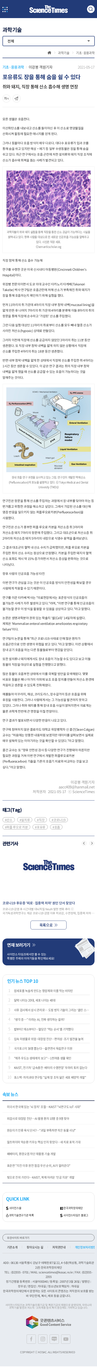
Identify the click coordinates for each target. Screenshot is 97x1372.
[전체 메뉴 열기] (5, 10)
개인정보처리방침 (85, 1247)
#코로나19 (58, 820)
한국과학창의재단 (73, 1208)
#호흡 (56, 827)
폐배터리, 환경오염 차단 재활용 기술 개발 (31, 1154)
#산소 (8, 820)
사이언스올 (15, 1208)
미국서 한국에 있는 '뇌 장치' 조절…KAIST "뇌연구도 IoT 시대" (44, 1106)
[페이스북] (31, 1339)
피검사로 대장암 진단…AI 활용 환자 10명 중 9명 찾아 (38, 1118)
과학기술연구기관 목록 (21, 1215)
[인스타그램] (42, 1339)
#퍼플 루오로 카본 (16, 827)
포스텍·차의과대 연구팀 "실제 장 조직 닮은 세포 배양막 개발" (50, 1077)
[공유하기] (6, 98)
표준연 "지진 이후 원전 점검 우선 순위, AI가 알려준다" (38, 1165)
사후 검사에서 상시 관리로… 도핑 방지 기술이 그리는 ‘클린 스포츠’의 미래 (52, 1010)
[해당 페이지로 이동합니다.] (48, 874)
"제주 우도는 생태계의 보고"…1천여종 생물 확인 (42, 1058)
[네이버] (54, 1339)
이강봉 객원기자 (41, 67)
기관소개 (12, 1247)
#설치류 (25, 820)
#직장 (40, 820)
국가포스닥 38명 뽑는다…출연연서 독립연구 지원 (43, 1048)
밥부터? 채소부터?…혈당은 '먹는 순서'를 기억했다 (44, 1029)
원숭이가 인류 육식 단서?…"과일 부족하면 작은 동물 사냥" (41, 1130)
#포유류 (40, 827)
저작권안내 (58, 1247)
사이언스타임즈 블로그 (75, 1215)
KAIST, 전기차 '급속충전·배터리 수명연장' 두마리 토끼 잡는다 (50, 1067)
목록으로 (46, 925)
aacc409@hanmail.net (77, 786)
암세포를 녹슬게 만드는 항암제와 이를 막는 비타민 (43, 990)
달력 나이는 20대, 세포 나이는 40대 (34, 1000)
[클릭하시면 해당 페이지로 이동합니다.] (48, 9)
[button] (84, 843)
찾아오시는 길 (35, 1247)
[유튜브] (65, 1339)
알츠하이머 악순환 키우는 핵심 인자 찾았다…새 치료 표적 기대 (44, 1142)
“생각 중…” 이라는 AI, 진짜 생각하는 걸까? (39, 1019)
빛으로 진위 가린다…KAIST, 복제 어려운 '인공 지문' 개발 (40, 1177)
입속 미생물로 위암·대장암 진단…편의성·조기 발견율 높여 (48, 1039)
